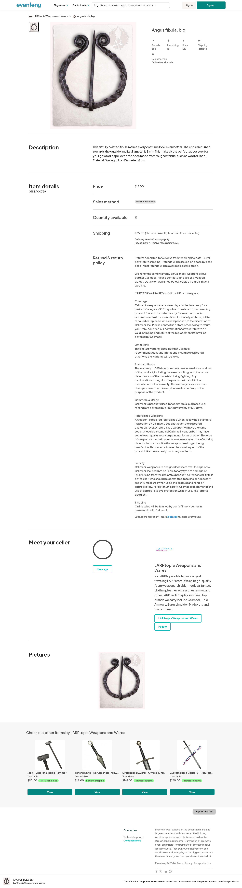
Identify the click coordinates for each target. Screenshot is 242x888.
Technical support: (133, 839)
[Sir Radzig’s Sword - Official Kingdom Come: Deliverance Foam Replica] (144, 755)
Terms (180, 863)
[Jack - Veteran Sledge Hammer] (49, 755)
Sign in (189, 5)
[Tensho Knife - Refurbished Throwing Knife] (97, 755)
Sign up (211, 5)
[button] (60, 5)
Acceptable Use (202, 863)
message (172, 516)
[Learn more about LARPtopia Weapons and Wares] (164, 549)
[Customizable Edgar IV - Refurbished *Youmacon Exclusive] (192, 755)
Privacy (188, 863)
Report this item (204, 811)
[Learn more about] (103, 550)
